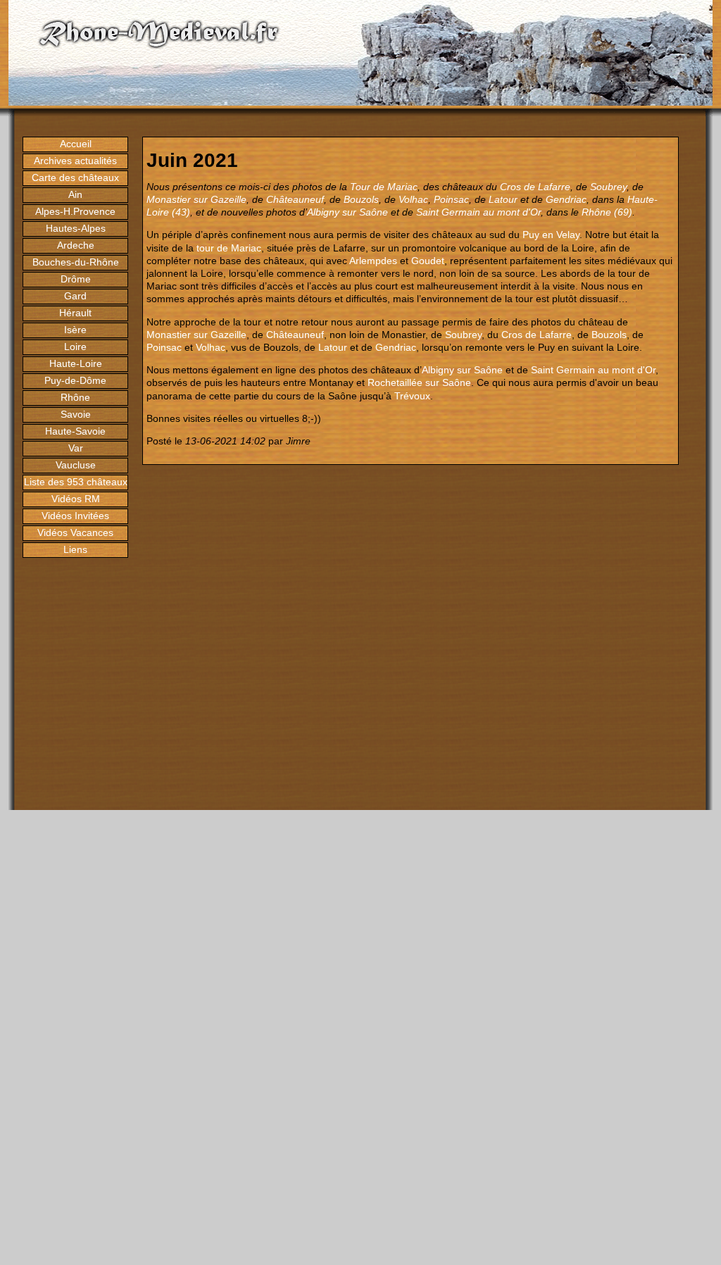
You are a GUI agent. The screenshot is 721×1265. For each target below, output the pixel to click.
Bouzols (361, 199)
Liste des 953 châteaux (75, 481)
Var (75, 448)
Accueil (76, 143)
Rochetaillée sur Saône (419, 382)
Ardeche (75, 245)
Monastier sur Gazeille (196, 199)
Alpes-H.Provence (75, 211)
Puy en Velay (550, 234)
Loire (75, 346)
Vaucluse (76, 465)
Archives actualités (75, 160)
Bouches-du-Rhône (75, 262)
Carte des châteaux (75, 177)
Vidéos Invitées (75, 515)
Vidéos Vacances (75, 532)
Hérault (75, 312)
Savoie (76, 414)
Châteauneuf (295, 199)
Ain (75, 194)
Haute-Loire (75, 363)
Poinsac (451, 199)
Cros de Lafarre (535, 186)
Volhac (413, 199)
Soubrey (608, 186)
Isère (75, 329)
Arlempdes (373, 260)
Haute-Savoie (75, 431)
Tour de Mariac (384, 186)
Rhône (75, 397)
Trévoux (412, 395)
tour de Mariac (228, 248)
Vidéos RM (75, 498)
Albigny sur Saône (347, 212)
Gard (75, 295)
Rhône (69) (607, 212)
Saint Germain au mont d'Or (478, 212)
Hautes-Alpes (76, 228)
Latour (503, 199)
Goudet (427, 260)
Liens (75, 549)
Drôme (76, 279)
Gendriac (566, 199)
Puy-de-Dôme (75, 380)
